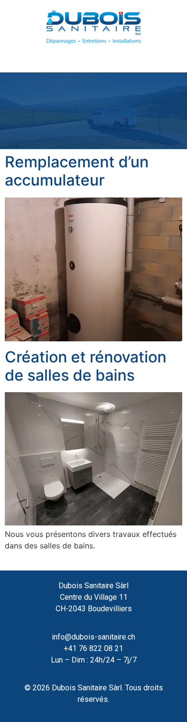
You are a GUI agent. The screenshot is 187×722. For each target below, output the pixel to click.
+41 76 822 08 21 (93, 648)
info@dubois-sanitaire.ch (93, 636)
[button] (93, 58)
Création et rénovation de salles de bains (85, 366)
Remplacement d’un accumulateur (77, 170)
